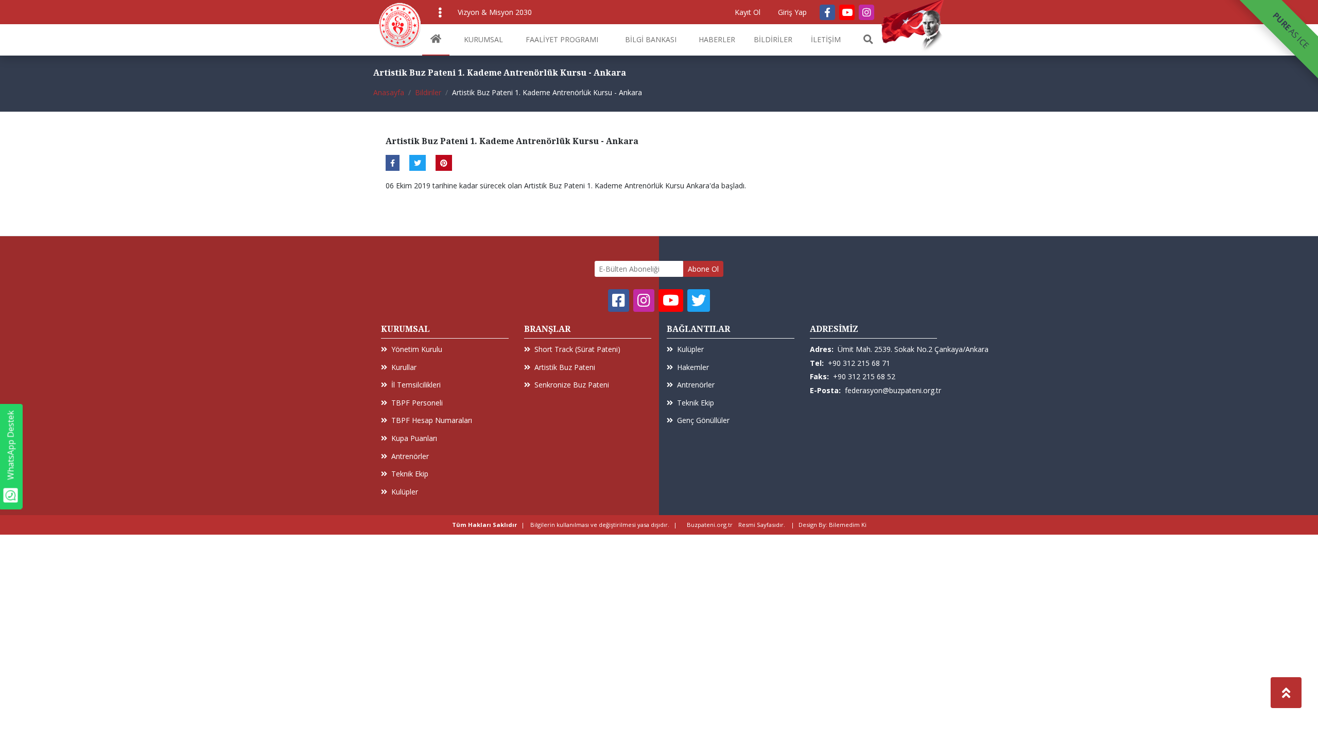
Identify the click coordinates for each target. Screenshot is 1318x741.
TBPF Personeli (417, 403)
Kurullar (404, 367)
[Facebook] (827, 12)
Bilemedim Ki (847, 524)
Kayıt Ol (747, 12)
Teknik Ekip (409, 474)
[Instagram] (866, 12)
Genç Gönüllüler (703, 420)
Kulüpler (404, 492)
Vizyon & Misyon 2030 (495, 12)
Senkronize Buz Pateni (571, 385)
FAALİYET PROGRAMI (562, 39)
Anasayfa (388, 92)
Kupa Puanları (414, 438)
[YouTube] (847, 12)
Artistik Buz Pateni (564, 367)
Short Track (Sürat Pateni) (577, 349)
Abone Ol (703, 269)
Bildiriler (428, 92)
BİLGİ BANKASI (651, 39)
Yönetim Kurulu (416, 349)
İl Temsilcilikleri (416, 385)
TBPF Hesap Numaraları (431, 420)
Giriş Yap (792, 12)
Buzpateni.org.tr (710, 524)
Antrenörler (410, 456)
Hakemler (693, 367)
